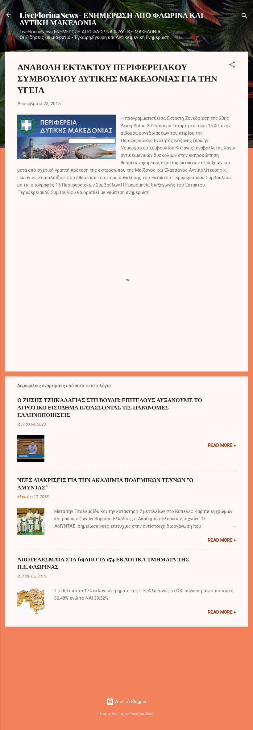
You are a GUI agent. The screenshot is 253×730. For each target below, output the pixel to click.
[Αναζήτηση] (244, 16)
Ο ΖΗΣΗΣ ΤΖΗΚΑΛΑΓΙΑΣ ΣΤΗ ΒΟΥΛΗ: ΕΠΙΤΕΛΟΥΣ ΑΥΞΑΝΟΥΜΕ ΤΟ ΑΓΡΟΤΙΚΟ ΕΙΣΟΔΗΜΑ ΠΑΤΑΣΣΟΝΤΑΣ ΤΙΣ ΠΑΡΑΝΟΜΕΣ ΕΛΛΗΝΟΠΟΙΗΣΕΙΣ (109, 407)
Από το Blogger (130, 701)
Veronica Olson (142, 714)
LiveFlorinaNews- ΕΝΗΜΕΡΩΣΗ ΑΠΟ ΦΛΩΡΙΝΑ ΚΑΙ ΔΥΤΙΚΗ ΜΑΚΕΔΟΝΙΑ (111, 18)
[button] (232, 65)
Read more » (222, 445)
